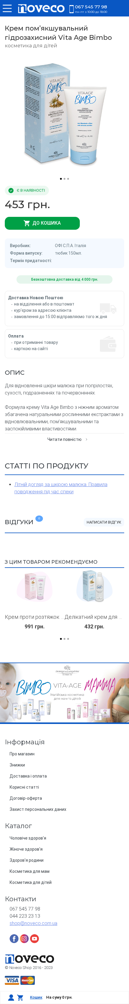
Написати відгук (104, 522)
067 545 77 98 (91, 8)
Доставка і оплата (28, 776)
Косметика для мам (30, 871)
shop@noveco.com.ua (33, 923)
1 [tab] (61, 179)
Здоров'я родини (27, 860)
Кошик (36, 997)
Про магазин (22, 754)
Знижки (17, 765)
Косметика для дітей (31, 882)
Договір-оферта (26, 798)
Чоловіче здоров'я (28, 838)
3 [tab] (68, 179)
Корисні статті (24, 787)
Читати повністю (64, 439)
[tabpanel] (64, 114)
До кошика (46, 223)
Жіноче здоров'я (26, 849)
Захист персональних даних (38, 809)
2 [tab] (64, 179)
